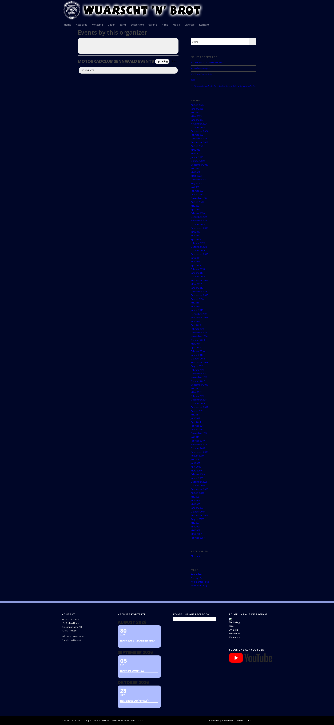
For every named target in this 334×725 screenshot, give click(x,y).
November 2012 (199, 377)
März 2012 (196, 392)
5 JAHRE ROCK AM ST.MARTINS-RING (207, 62)
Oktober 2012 (198, 381)
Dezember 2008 (199, 481)
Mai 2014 (195, 343)
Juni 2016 (195, 306)
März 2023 (196, 153)
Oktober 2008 (198, 485)
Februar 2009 (198, 474)
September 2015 (199, 317)
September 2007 (199, 515)
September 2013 (199, 362)
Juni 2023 (195, 149)
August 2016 (197, 299)
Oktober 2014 (198, 340)
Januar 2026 (197, 108)
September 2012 (199, 384)
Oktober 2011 (198, 403)
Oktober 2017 (198, 276)
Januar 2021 (197, 194)
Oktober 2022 (198, 160)
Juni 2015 (195, 321)
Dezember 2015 (199, 313)
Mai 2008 (195, 504)
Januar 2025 (197, 119)
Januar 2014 (197, 355)
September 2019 (199, 228)
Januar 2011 (197, 429)
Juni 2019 (195, 231)
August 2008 (197, 492)
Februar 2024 (198, 134)
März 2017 (196, 284)
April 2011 (196, 422)
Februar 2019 (198, 243)
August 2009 (197, 455)
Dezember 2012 (199, 373)
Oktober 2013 (198, 358)
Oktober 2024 (198, 127)
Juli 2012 (195, 388)
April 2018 (196, 265)
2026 (193, 80)
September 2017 (199, 280)
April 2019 (196, 239)
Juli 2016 (195, 302)
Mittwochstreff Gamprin (200, 68)
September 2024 (199, 131)
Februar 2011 (198, 425)
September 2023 (199, 142)
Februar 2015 (198, 328)
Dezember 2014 (199, 332)
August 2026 (197, 104)
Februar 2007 (198, 537)
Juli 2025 (195, 112)
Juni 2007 (195, 526)
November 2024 (199, 123)
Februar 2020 (198, 213)
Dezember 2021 (199, 179)
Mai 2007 (195, 530)
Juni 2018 (195, 257)
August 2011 (197, 410)
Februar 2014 (198, 351)
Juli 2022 (195, 168)
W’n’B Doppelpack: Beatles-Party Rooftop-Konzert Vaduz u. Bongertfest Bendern (223, 86)
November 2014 (199, 336)
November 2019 (199, 220)
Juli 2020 (195, 205)
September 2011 (199, 407)
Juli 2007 (195, 522)
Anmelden (196, 574)
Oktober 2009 (198, 448)
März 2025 (196, 116)
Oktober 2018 (198, 250)
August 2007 (197, 519)
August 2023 (197, 145)
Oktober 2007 (198, 511)
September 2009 (199, 452)
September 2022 (199, 164)
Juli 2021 (195, 187)
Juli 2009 (195, 459)
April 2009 (196, 466)
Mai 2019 (195, 235)
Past (174, 61)
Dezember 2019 (199, 216)
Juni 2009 (195, 463)
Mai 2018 (195, 261)
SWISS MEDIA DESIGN (133, 720)
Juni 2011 (195, 418)
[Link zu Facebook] (259, 720)
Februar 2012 (198, 396)
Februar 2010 (198, 440)
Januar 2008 (197, 507)
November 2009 (199, 444)
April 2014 (196, 347)
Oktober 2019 (198, 224)
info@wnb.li (75, 640)
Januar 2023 (197, 157)
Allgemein (196, 556)
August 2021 (197, 183)
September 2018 (199, 254)
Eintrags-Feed (198, 578)
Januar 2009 (197, 478)
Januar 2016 (197, 310)
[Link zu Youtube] (269, 720)
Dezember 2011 (199, 399)
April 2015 (196, 325)
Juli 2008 (195, 496)
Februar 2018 (198, 269)
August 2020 (197, 201)
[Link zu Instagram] (264, 720)
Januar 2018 (197, 272)
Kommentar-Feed (200, 581)
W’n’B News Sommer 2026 (201, 74)
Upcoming (162, 61)
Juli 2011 (195, 414)
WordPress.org (199, 585)
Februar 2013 (198, 369)
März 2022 (196, 175)
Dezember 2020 (199, 198)
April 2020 (196, 209)
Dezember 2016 (199, 291)
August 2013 (197, 366)
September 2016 (199, 295)
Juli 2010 (195, 437)
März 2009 (196, 470)
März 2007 (196, 533)
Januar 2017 (197, 287)
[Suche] (270, 24)
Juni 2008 (195, 500)
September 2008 (199, 489)
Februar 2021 (198, 190)
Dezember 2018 (199, 246)
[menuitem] (68, 24)
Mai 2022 (195, 172)
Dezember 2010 (199, 433)
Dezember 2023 (199, 138)
